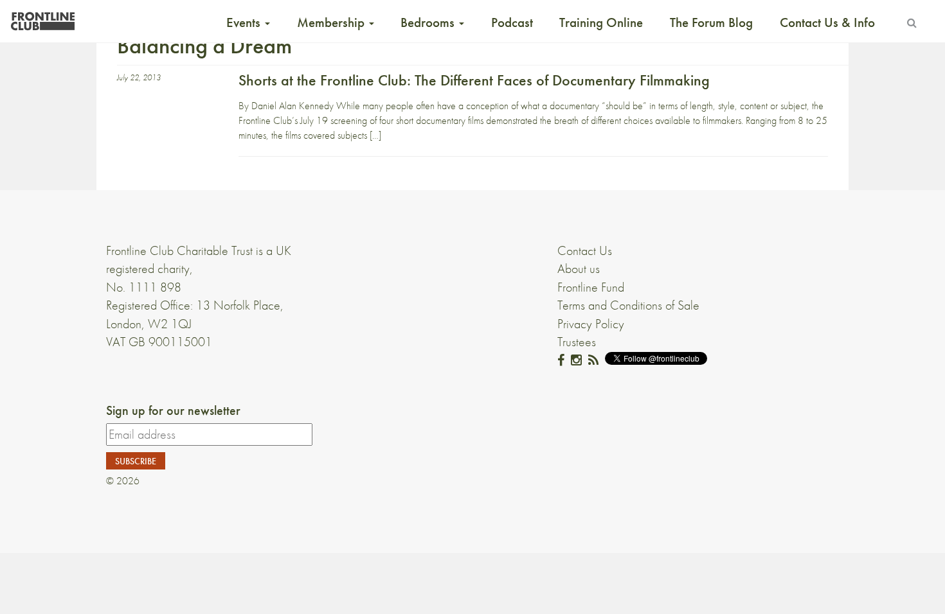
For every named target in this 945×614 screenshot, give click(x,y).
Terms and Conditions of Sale (628, 305)
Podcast (512, 22)
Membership (332, 22)
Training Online (601, 22)
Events (245, 22)
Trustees (576, 341)
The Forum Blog (711, 22)
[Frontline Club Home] (42, 17)
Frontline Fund (590, 287)
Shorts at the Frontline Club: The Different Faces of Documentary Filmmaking (474, 80)
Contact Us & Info (827, 22)
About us (578, 268)
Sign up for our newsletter (173, 410)
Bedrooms (429, 22)
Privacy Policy (590, 323)
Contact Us (584, 250)
